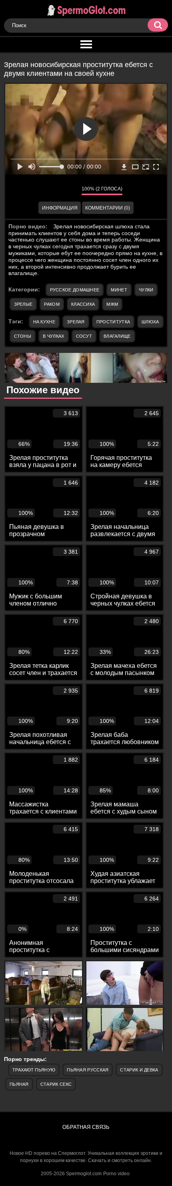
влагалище (117, 336)
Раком (52, 304)
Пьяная (19, 1084)
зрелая (76, 321)
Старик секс (56, 1084)
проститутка (113, 321)
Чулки (146, 289)
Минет (119, 289)
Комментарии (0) (107, 208)
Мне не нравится (70, 191)
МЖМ (112, 304)
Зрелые (23, 304)
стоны (23, 336)
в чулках (53, 336)
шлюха (150, 321)
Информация (60, 208)
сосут (84, 336)
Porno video (116, 1173)
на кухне (44, 321)
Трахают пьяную (33, 1069)
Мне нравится (52, 191)
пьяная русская (87, 1069)
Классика (83, 304)
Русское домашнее (75, 289)
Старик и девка (139, 1069)
